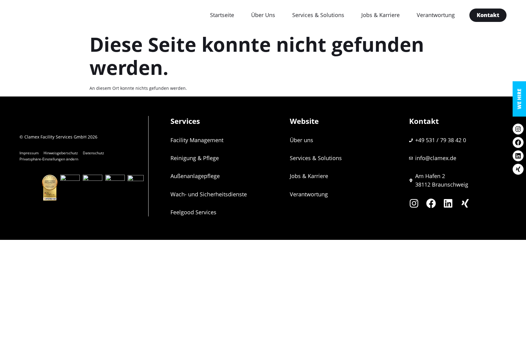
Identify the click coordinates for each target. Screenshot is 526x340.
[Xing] (518, 169)
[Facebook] (518, 142)
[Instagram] (518, 129)
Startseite (222, 15)
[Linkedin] (518, 155)
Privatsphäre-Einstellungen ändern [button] (48, 159)
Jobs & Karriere (380, 15)
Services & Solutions (318, 15)
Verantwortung (436, 15)
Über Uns (263, 15)
